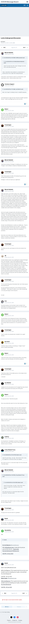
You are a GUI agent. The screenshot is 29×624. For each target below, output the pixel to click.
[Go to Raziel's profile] (2, 519)
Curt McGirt (8, 382)
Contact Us (14, 620)
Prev (4, 47)
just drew (7, 341)
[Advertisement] (14, 22)
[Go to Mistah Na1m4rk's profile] (2, 53)
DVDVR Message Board (9, 2)
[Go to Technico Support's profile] (2, 85)
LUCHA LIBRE (12, 42)
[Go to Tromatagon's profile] (2, 125)
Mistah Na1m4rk (9, 52)
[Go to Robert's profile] (2, 110)
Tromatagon (8, 125)
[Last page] (27, 48)
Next (24, 47)
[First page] (2, 48)
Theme (8, 620)
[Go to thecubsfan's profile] (2, 531)
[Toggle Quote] (3, 57)
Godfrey (7, 436)
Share (7, 606)
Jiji (5, 255)
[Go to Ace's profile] (2, 302)
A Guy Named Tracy (10, 449)
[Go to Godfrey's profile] (2, 437)
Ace (6, 301)
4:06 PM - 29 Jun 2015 (7, 553)
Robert (3, 41)
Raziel (6, 518)
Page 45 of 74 (14, 47)
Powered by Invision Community (14, 622)
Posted (9, 54)
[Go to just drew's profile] (2, 342)
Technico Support (9, 84)
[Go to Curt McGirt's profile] (2, 383)
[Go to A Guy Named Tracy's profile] (2, 450)
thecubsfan (8, 530)
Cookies (20, 620)
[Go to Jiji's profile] (2, 256)
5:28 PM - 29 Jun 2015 (6, 587)
